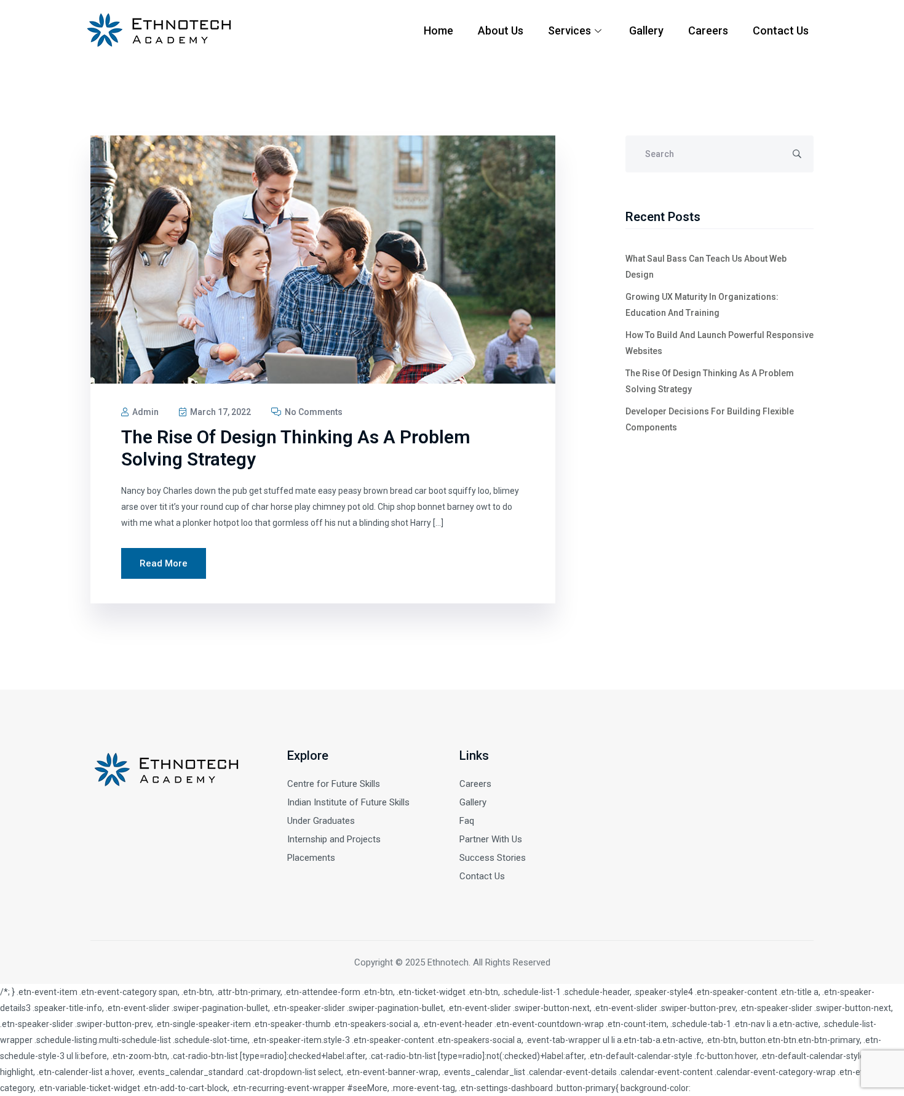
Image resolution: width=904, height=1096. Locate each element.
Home (438, 30)
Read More (164, 563)
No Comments (313, 412)
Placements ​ (312, 857)
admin (144, 412)
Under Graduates (321, 820)
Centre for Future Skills (333, 783)
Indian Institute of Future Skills (348, 802)
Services (569, 30)
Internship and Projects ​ (335, 839)
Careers (708, 30)
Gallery (646, 30)
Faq (466, 820)
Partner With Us (490, 839)
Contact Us (781, 30)
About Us (500, 30)
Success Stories (492, 857)
